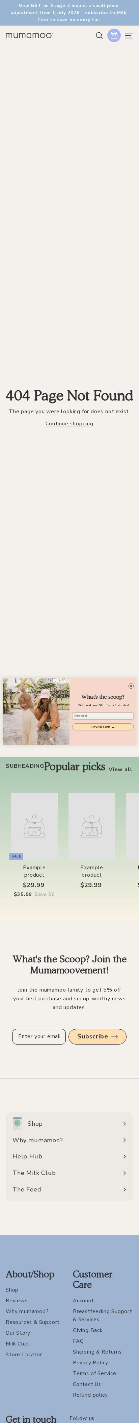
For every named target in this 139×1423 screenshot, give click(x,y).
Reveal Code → (103, 727)
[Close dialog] (131, 686)
